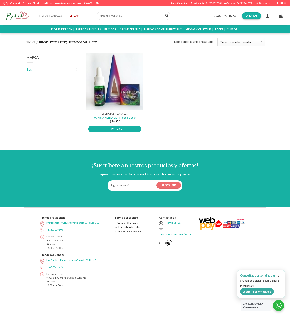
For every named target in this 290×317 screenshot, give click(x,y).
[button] (264, 3)
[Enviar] (166, 15)
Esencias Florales (88, 29)
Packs (219, 29)
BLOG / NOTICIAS (225, 15)
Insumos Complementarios (163, 29)
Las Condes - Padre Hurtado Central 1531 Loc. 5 (71, 260)
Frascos (110, 29)
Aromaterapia (130, 29)
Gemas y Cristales (198, 29)
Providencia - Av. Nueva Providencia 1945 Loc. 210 (72, 222)
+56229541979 (243, 3)
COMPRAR (115, 129)
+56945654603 (173, 222)
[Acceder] (267, 15)
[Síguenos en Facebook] (277, 3)
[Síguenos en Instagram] (281, 3)
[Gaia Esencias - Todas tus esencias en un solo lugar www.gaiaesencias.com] (20, 15)
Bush (30, 69)
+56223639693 (212, 3)
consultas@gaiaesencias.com (176, 234)
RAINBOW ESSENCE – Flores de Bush (115, 117)
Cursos (232, 29)
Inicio (30, 42)
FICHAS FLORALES (50, 15)
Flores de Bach (61, 29)
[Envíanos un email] (285, 3)
